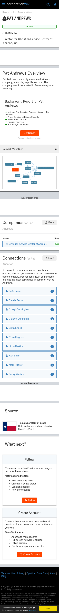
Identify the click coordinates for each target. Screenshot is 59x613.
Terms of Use (8, 573)
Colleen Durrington (11, 180)
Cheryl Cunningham (9, 164)
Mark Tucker (33, 182)
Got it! (48, 608)
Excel (51, 222)
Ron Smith (19, 163)
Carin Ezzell (28, 162)
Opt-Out (31, 573)
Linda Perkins (26, 176)
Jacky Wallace (37, 173)
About (52, 573)
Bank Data (42, 573)
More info (32, 610)
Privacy (21, 573)
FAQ (3, 576)
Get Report (29, 132)
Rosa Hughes (24, 182)
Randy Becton (28, 168)
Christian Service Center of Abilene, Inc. (45, 168)
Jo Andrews (17, 175)
